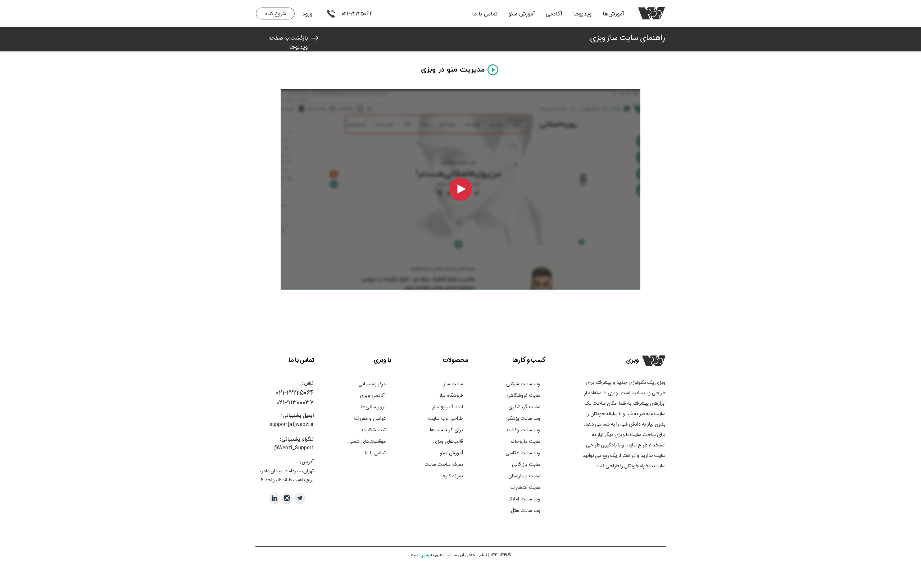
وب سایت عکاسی (522, 453)
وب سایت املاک (524, 499)
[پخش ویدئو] (460, 189)
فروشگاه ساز (451, 395)
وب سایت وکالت (523, 430)
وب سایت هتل (525, 510)
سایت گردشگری (524, 407)
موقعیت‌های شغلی (367, 441)
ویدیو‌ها (582, 13)
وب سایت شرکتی (523, 384)
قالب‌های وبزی (448, 441)
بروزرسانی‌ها (373, 407)
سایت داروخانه (525, 441)
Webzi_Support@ (293, 448)
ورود (307, 13)
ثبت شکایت (374, 430)
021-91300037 (295, 402)
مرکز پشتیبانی (372, 384)
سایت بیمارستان (524, 476)
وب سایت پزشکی (522, 418)
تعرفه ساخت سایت (444, 464)
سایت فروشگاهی (523, 395)
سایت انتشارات (525, 487)
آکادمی (554, 13)
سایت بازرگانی (526, 464)
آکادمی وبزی (373, 395)
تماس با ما (485, 13)
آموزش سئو (521, 13)
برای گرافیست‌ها (446, 430)
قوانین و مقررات (370, 418)
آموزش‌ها (613, 13)
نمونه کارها (452, 476)
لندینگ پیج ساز (447, 407)
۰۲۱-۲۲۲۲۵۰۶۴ (295, 392)
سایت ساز (453, 384)
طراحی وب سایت (445, 418)
